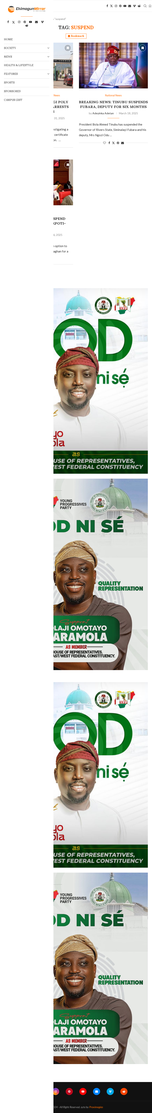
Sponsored (12, 91)
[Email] (129, 6)
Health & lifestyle (18, 65)
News (8, 56)
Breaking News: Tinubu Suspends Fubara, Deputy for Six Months (113, 104)
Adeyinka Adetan (103, 113)
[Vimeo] (134, 6)
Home (8, 39)
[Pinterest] (120, 6)
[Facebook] (107, 6)
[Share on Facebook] (109, 142)
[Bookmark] (150, 6)
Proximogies (96, 1107)
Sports (9, 82)
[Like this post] (104, 142)
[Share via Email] (122, 142)
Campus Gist (13, 100)
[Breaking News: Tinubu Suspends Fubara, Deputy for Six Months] (113, 65)
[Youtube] (125, 6)
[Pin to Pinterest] (118, 142)
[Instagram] (116, 6)
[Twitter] (111, 6)
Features (11, 74)
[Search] (145, 6)
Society (10, 48)
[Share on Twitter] (113, 142)
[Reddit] (139, 6)
